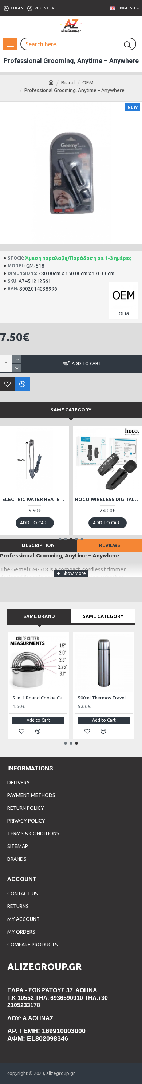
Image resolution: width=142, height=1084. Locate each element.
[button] (60, 539)
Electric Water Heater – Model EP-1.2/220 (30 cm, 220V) (34, 499)
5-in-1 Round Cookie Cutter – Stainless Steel (39, 697)
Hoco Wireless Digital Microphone (107, 499)
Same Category (71, 409)
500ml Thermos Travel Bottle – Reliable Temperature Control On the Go (105, 697)
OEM (88, 83)
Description (38, 545)
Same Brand (39, 616)
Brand (68, 83)
